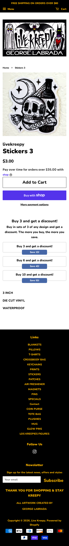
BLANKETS (34, 344)
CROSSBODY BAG (34, 359)
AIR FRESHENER (34, 384)
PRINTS (34, 369)
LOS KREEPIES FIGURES (34, 433)
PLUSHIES (34, 419)
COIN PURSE (34, 409)
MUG (34, 424)
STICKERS (34, 374)
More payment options (34, 204)
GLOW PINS (34, 429)
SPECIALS (34, 399)
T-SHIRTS (34, 354)
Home (6, 67)
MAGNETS (34, 389)
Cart (63, 9)
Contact (34, 404)
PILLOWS (34, 349)
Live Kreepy (38, 520)
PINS (34, 394)
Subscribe (53, 480)
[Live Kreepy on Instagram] (34, 452)
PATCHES (34, 379)
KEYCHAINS (34, 364)
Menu (10, 9)
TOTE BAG (34, 414)
